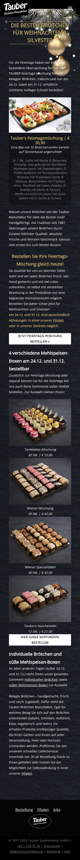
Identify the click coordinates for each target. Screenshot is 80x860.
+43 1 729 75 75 (28, 846)
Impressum (52, 846)
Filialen (58, 320)
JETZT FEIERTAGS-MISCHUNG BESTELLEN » (40, 338)
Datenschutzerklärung (26, 851)
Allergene (53, 851)
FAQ (67, 851)
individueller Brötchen (41, 679)
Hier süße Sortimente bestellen (40, 640)
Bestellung (24, 809)
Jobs (56, 809)
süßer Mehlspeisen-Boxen (28, 685)
